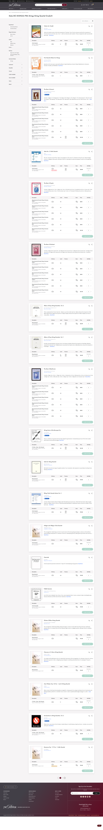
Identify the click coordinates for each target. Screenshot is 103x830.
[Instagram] (85, 797)
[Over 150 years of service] (10, 786)
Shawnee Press (46, 592)
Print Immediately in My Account (14, 55)
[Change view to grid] (92, 21)
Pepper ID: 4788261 (35, 126)
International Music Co (47, 655)
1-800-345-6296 (85, 806)
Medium (12, 45)
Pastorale (46, 557)
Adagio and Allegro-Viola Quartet (53, 525)
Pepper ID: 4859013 (35, 323)
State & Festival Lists (32, 796)
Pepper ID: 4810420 (35, 275)
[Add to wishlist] (89, 26)
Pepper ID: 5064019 (35, 575)
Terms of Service (71, 815)
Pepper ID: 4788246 (35, 115)
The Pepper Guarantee (58, 794)
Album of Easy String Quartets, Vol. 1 (54, 337)
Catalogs (30, 799)
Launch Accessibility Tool (95, 815)
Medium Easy (12, 43)
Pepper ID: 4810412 (35, 269)
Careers (56, 797)
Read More (51, 35)
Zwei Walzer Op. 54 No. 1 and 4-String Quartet (57, 684)
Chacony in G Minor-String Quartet (53, 652)
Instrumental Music (14, 26)
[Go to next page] (65, 778)
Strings (11, 61)
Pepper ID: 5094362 (35, 702)
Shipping (4, 796)
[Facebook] (81, 797)
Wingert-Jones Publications (48, 560)
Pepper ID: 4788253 (35, 120)
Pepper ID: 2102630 (35, 169)
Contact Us (79, 1)
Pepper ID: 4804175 (35, 219)
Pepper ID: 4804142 (35, 213)
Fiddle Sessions (48, 589)
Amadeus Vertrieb (47, 687)
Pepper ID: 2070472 (35, 512)
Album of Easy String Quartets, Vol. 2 (54, 305)
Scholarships (57, 799)
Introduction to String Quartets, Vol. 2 (54, 715)
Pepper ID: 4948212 (35, 388)
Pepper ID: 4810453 (35, 292)
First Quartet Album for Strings (52, 58)
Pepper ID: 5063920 (35, 479)
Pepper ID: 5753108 (35, 543)
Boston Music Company (47, 433)
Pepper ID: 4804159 (35, 225)
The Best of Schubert (49, 244)
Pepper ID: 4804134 (35, 202)
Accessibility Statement (82, 815)
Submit (96, 793)
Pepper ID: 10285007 (35, 44)
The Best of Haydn (49, 183)
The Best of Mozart (49, 89)
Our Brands (57, 796)
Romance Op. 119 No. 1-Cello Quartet (54, 747)
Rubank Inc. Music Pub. (47, 61)
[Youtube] (87, 797)
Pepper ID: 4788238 (35, 109)
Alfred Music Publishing (47, 29)
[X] (83, 797)
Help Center (5, 792)
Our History (57, 792)
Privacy (76, 815)
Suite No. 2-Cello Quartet (51, 151)
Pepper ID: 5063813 (35, 733)
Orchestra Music (13, 28)
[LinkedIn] (89, 797)
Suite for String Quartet (50, 462)
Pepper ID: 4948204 (35, 416)
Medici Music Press (47, 623)
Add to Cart (87, 49)
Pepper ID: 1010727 (35, 607)
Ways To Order (5, 794)
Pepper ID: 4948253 (35, 411)
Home (10, 12)
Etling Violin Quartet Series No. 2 (52, 493)
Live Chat (91, 1)
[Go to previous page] (58, 778)
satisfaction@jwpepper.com (85, 808)
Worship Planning (32, 797)
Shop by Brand (31, 801)
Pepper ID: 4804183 (35, 231)
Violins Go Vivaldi (48, 26)
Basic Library (12, 34)
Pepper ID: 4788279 (35, 132)
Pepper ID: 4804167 (35, 208)
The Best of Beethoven (50, 369)
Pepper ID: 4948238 (35, 399)
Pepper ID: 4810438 (35, 280)
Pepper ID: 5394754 (35, 638)
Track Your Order (6, 797)
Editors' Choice (31, 792)
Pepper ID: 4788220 (35, 138)
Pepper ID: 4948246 (35, 405)
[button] (11, 8)
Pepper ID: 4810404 (35, 263)
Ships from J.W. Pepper (14, 52)
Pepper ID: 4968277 (35, 448)
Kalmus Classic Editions (47, 340)
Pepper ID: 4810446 (35, 286)
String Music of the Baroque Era (52, 430)
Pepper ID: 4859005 (35, 355)
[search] (36, 5)
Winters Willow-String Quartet (52, 620)
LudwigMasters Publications (48, 528)
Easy (11, 41)
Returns (4, 799)
